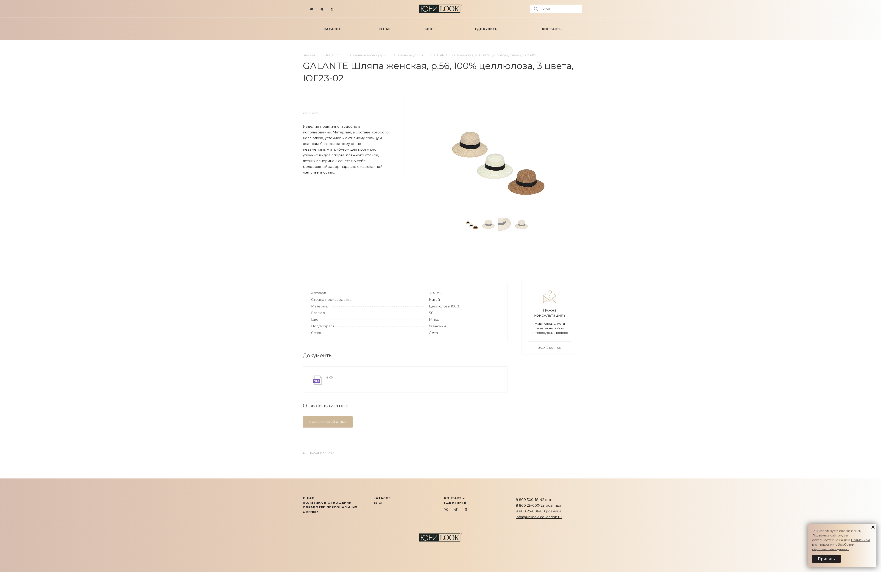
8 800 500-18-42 (530, 499)
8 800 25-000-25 (530, 505)
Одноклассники (466, 510)
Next (538, 225)
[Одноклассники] (332, 9)
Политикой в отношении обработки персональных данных (841, 544)
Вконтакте (446, 510)
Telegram (456, 510)
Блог (378, 502)
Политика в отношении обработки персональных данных (330, 507)
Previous (457, 225)
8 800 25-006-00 (530, 511)
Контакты (454, 498)
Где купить (455, 502)
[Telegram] (322, 9)
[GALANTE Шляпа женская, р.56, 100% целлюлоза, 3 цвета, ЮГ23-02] (498, 164)
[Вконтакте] (312, 9)
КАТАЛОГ (382, 498)
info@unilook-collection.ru (539, 517)
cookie (844, 531)
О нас (308, 498)
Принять (826, 559)
